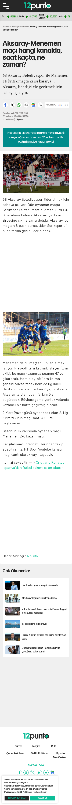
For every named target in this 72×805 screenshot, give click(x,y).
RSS (53, 746)
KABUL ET (42, 798)
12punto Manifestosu (60, 755)
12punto (19, 119)
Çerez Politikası (15, 753)
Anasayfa (7, 26)
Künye (18, 746)
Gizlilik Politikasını (24, 792)
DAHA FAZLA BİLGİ (17, 798)
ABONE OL (51, 105)
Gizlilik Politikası (39, 753)
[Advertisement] (36, 272)
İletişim (36, 746)
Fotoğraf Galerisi (20, 26)
